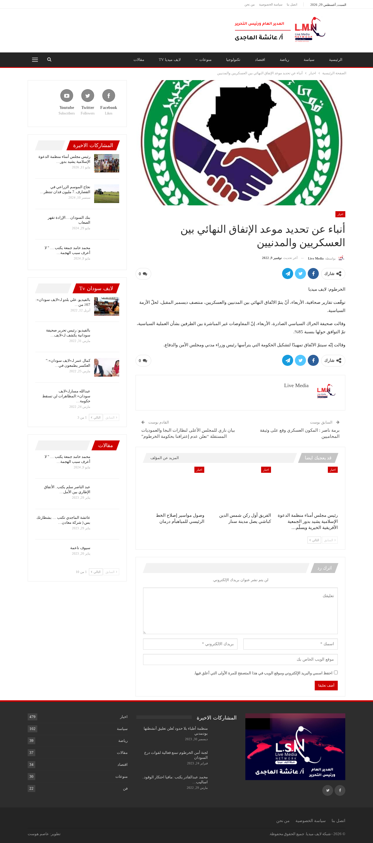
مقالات (138, 59)
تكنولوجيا (233, 59)
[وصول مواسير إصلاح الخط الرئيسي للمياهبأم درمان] (174, 488)
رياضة (284, 59)
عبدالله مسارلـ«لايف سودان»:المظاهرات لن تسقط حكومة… (66, 396)
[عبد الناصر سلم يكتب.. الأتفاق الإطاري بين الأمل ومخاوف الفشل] (106, 493)
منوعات (205, 59)
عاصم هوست (38, 834)
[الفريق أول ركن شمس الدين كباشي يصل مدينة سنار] (240, 488)
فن (125, 788)
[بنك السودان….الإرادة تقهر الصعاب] (106, 224)
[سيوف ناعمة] (106, 554)
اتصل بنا (292, 4)
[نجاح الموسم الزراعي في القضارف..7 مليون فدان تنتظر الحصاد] (106, 193)
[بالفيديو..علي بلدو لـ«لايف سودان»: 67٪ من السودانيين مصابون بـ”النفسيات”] (106, 306)
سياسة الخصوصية (270, 4)
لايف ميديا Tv (170, 59)
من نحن (249, 4)
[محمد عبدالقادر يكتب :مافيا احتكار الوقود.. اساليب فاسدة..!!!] (224, 784)
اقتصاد (260, 59)
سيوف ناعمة (80, 548)
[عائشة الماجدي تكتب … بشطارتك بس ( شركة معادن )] (106, 524)
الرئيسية (335, 59)
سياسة (309, 59)
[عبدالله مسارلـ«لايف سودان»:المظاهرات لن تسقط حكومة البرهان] (106, 398)
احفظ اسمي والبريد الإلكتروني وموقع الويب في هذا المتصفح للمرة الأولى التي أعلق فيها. (263, 673)
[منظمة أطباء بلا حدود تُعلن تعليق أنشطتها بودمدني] (224, 735)
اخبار (340, 214)
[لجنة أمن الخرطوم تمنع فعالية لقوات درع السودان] (224, 759)
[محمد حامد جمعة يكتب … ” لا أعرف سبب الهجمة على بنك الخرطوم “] (106, 254)
